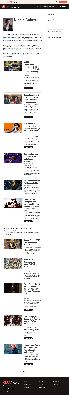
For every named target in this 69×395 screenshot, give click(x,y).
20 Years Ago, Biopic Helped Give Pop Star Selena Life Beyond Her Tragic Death (32, 320)
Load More (22, 371)
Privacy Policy (42, 387)
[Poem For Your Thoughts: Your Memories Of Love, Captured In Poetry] (13, 203)
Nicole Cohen (26, 185)
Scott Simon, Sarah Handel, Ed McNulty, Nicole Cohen (31, 296)
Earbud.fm (15, 40)
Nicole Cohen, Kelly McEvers (29, 325)
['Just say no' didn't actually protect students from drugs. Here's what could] (13, 128)
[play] (4, 7)
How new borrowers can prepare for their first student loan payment (32, 157)
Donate (63, 2)
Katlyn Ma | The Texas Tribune (54, 37)
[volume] (8, 6)
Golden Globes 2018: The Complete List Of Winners (32, 242)
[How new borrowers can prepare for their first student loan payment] (13, 158)
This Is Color (24, 39)
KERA (25, 381)
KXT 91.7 (41, 384)
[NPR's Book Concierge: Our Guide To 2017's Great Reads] (13, 263)
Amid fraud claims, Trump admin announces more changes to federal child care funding (31, 67)
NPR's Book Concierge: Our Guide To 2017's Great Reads (30, 263)
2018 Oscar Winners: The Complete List (32, 182)
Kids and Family (27, 384)
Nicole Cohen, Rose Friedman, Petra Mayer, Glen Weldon (32, 269)
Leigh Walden (50, 26)
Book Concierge (6, 37)
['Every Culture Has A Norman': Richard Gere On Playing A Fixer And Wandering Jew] (13, 288)
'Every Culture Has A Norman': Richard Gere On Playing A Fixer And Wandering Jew (32, 289)
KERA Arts (26, 387)
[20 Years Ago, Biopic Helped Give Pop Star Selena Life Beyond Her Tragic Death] (13, 320)
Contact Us (55, 384)
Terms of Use (56, 381)
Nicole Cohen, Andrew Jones (29, 354)
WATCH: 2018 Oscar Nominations (17, 228)
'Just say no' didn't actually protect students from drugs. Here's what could (32, 127)
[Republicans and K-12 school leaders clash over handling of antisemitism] (13, 99)
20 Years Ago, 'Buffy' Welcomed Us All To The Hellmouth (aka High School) (32, 348)
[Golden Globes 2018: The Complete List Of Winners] (13, 244)
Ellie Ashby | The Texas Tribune (54, 31)
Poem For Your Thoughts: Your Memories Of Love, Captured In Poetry (31, 202)
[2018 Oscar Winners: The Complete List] (13, 185)
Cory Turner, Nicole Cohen (28, 104)
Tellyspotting (41, 381)
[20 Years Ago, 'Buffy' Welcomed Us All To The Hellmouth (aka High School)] (13, 349)
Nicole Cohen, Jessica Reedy (29, 247)
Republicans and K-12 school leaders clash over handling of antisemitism (31, 98)
